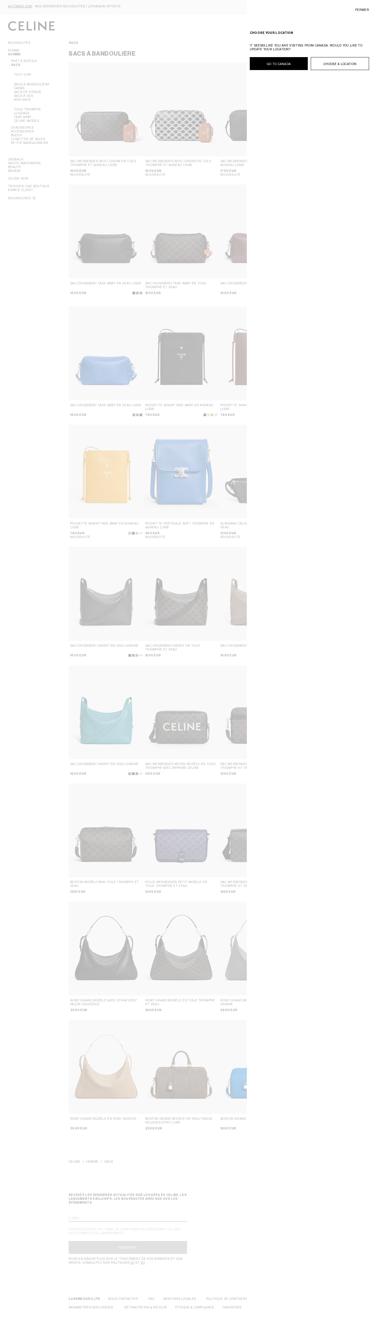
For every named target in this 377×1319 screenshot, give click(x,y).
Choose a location (339, 64)
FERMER (362, 9)
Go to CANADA (279, 64)
